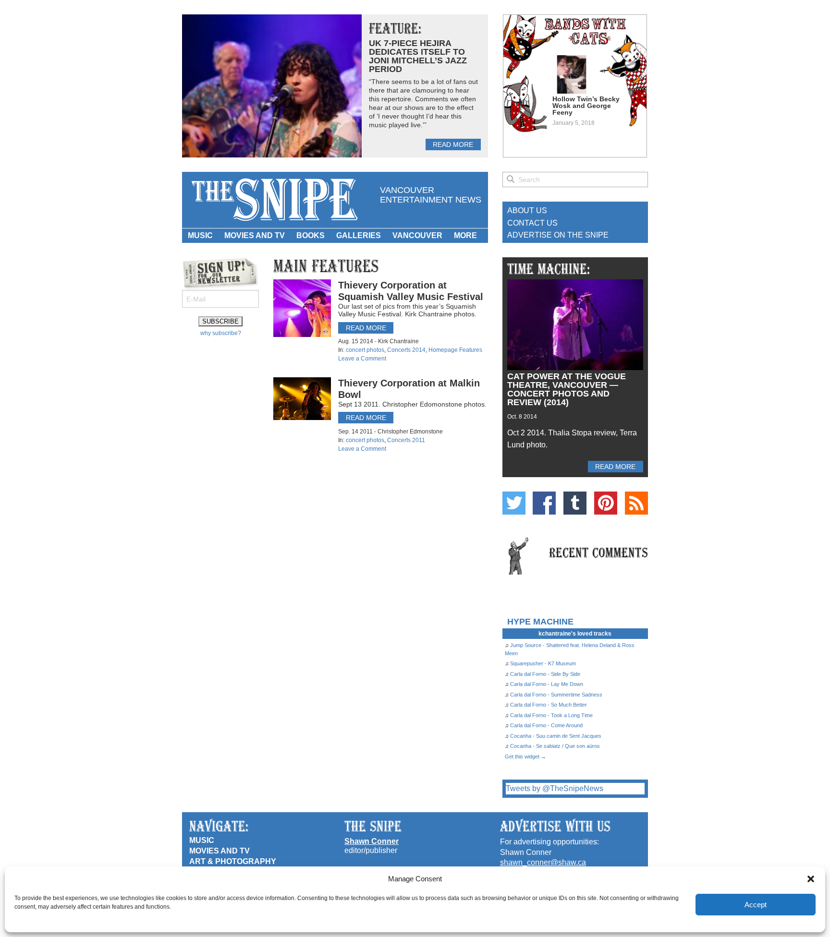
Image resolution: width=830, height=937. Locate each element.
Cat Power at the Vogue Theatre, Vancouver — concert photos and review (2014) (566, 389)
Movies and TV (254, 235)
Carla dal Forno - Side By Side (545, 674)
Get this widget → (525, 756)
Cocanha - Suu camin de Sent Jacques (555, 736)
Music (200, 235)
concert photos (365, 350)
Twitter (513, 503)
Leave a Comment (362, 358)
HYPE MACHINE (540, 621)
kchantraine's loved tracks (574, 633)
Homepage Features (455, 350)
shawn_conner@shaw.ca (543, 862)
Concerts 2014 (406, 350)
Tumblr (574, 503)
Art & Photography (232, 861)
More (465, 235)
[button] (811, 879)
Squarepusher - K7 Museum (543, 663)
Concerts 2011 (406, 440)
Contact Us (532, 223)
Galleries (358, 235)
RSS (636, 503)
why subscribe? (220, 333)
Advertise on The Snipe (558, 235)
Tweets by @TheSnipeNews (554, 788)
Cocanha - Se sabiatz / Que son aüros (555, 746)
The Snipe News (274, 200)
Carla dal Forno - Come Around (546, 725)
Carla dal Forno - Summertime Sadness (556, 694)
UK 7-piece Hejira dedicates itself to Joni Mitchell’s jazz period (418, 56)
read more (453, 144)
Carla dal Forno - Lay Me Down (546, 684)
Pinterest (605, 503)
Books (310, 235)
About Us (527, 210)
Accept (756, 905)
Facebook (544, 503)
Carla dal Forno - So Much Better (548, 705)
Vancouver (417, 235)
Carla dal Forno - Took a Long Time (551, 715)
